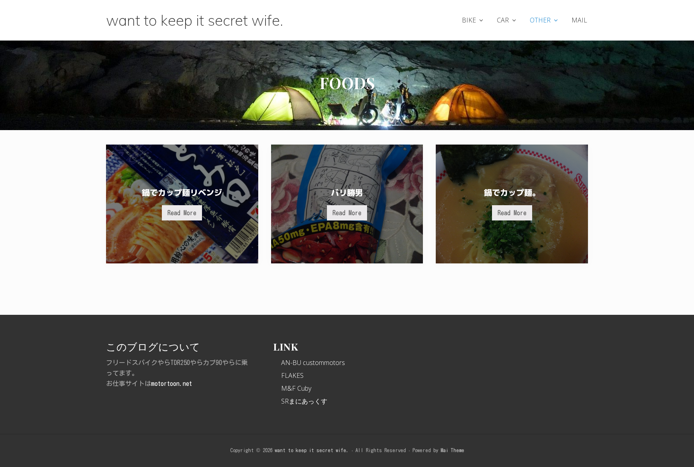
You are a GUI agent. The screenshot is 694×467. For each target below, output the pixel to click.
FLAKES (292, 375)
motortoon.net (171, 383)
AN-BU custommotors (313, 362)
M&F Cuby (296, 388)
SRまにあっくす (304, 401)
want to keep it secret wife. (194, 20)
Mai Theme (452, 450)
